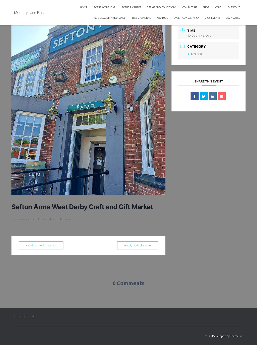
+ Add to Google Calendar (41, 245)
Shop (206, 7)
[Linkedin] (213, 96)
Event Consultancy (186, 17)
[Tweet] (204, 96)
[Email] (222, 96)
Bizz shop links (141, 17)
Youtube (162, 17)
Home (84, 7)
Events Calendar (105, 7)
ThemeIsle (236, 336)
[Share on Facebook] (195, 96)
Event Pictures (131, 7)
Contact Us (189, 7)
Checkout (233, 7)
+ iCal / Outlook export (137, 245)
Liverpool (197, 53)
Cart (218, 7)
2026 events (212, 17)
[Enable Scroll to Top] (249, 337)
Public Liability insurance (109, 17)
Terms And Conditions (161, 7)
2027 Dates (233, 17)
